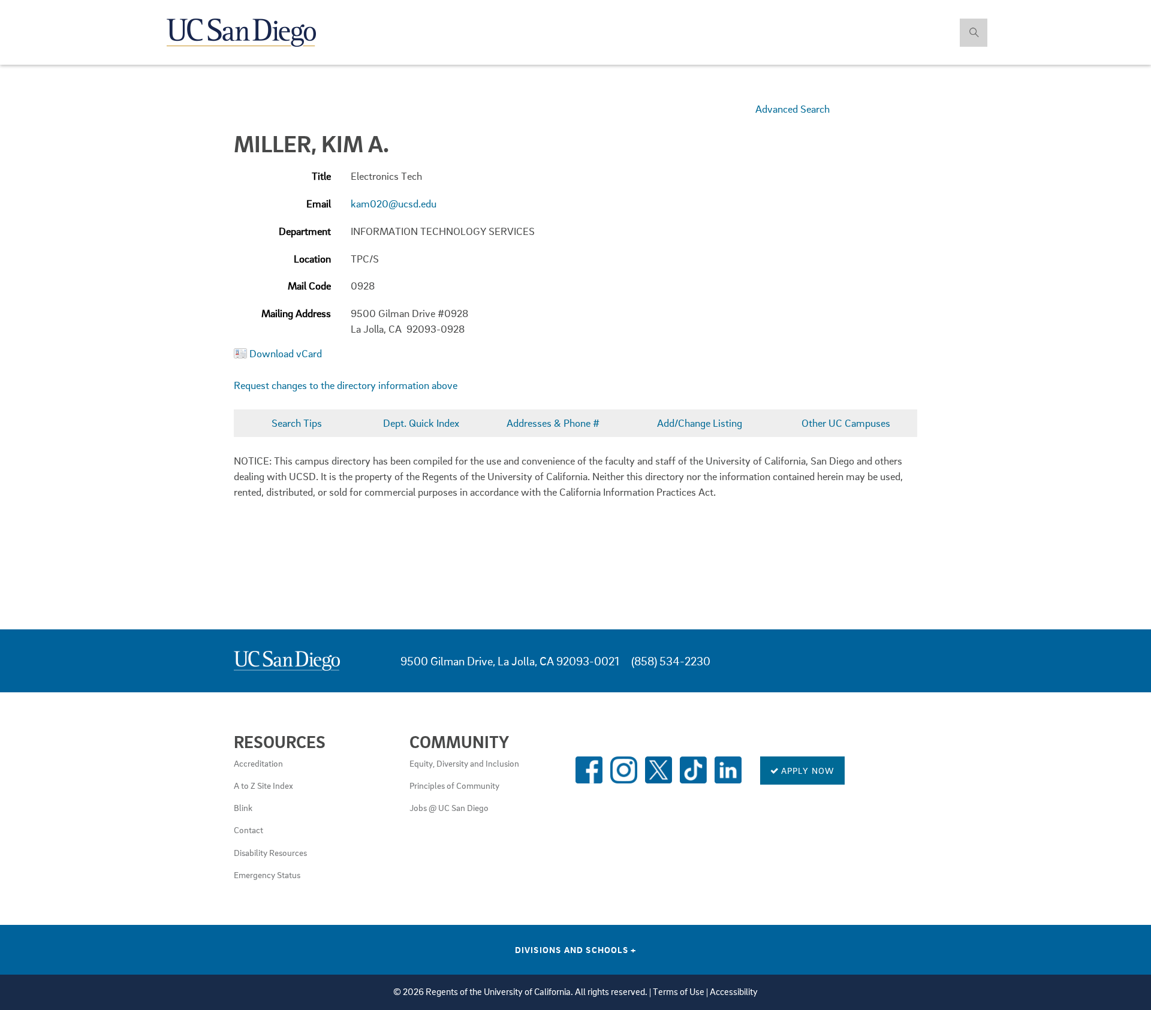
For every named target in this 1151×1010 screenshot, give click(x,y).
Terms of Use (678, 991)
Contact (248, 829)
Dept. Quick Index (421, 423)
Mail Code (309, 285)
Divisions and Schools (576, 949)
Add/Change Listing (699, 423)
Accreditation (258, 763)
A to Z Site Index (263, 785)
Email (318, 203)
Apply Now (807, 770)
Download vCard (285, 353)
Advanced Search (792, 108)
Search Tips (297, 423)
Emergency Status (267, 874)
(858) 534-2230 (670, 660)
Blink (243, 807)
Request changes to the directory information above (345, 385)
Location (312, 258)
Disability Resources (270, 852)
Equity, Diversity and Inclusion (464, 763)
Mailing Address (296, 313)
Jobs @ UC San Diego (449, 807)
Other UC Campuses (846, 423)
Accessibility (734, 991)
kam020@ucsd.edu (393, 203)
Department (305, 231)
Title (321, 176)
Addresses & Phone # (553, 423)
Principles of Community (454, 785)
